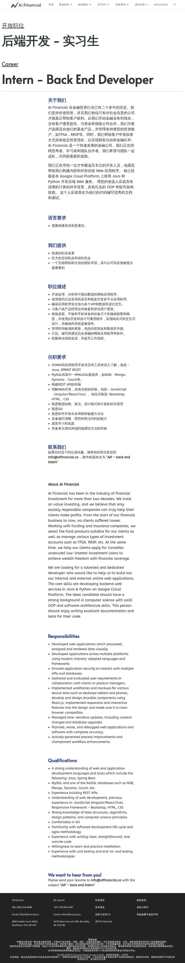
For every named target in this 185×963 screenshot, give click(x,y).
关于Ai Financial (103, 921)
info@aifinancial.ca (63, 457)
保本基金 (100, 907)
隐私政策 (141, 900)
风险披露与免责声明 (147, 914)
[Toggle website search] (174, 4)
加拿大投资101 (103, 914)
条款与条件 (143, 907)
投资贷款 (100, 900)
